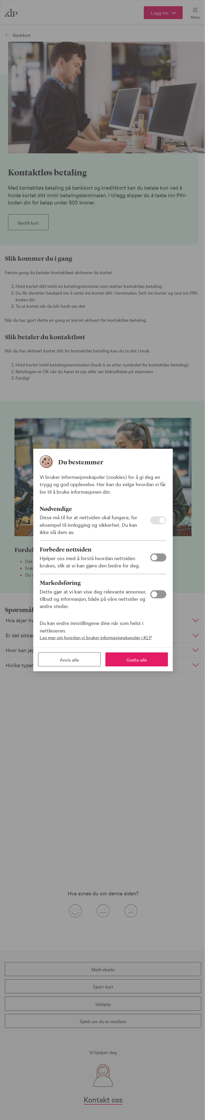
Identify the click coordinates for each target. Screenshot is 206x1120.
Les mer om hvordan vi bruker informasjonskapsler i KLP (96, 637)
